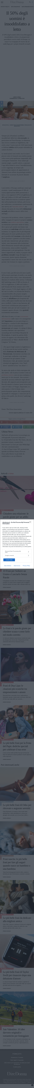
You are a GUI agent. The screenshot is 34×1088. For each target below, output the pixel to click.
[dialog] (17, 544)
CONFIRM (9, 560)
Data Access (17, 565)
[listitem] (17, 552)
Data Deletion (7, 565)
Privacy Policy (26, 565)
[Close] (30, 522)
